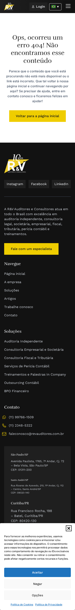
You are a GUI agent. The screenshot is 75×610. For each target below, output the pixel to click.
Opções (37, 595)
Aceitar (37, 572)
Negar (37, 584)
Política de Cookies (22, 604)
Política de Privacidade (48, 604)
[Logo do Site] (9, 6)
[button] (69, 528)
